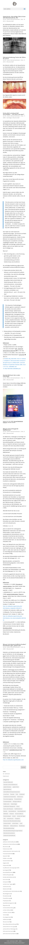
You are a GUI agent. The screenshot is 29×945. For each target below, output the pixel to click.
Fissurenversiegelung (8, 799)
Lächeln (14, 816)
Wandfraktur (22, 825)
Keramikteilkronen (21, 811)
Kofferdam (6, 813)
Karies (18, 806)
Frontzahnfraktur (18, 799)
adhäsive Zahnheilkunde (9, 842)
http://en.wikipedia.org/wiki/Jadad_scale (13, 759)
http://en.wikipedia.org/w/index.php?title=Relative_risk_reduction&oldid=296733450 (14, 618)
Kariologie (9, 117)
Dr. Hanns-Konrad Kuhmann (12, 19)
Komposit (12, 813)
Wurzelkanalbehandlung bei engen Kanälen (13, 830)
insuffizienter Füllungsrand (9, 806)
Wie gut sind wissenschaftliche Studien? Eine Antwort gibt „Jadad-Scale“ (14, 645)
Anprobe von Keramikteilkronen (10, 784)
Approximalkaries (7, 789)
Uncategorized (6, 917)
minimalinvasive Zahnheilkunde (11, 891)
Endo (17, 794)
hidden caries (6, 804)
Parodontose (6, 896)
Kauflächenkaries (18, 809)
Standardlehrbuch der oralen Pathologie (11, 375)
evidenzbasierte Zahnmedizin (10, 851)
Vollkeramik (6, 825)
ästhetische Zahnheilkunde (9, 835)
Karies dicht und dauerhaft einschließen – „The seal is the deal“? (13, 113)
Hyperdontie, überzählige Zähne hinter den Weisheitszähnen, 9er (14, 17)
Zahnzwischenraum (8, 931)
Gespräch (5, 856)
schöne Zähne (15, 823)
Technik (5, 915)
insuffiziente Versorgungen (10, 867)
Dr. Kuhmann (6, 773)
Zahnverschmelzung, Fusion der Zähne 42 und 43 (14, 58)
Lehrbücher (6, 886)
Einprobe (12, 794)
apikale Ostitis (16, 787)
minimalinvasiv (10, 818)
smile (21, 823)
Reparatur (5, 905)
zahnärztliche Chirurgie (9, 926)
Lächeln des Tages (21, 816)
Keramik (5, 811)
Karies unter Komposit (8, 809)
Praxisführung (6, 898)
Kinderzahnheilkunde (8, 877)
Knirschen (5, 879)
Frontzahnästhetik (7, 801)
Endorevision (20, 796)
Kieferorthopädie (7, 874)
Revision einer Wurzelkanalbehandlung (12, 821)
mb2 (4, 818)
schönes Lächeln (7, 823)
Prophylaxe (17, 818)
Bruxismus (5, 846)
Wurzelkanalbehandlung (9, 828)
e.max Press (6, 794)
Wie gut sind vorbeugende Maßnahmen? (10, 429)
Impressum (6, 776)
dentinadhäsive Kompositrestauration (12, 791)
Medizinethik (6, 889)
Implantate (6, 865)
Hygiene (5, 863)
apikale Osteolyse (7, 787)
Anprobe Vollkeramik (8, 782)
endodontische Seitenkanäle (10, 796)
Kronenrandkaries (19, 813)
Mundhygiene (6, 893)
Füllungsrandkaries (17, 801)
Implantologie (14, 804)
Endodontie (21, 794)
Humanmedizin (7, 860)
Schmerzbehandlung (8, 907)
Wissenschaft (10, 21)
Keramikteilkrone (12, 811)
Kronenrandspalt (7, 816)
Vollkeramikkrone (14, 825)
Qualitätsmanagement (9, 903)
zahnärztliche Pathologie (9, 929)
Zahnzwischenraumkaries (9, 833)
